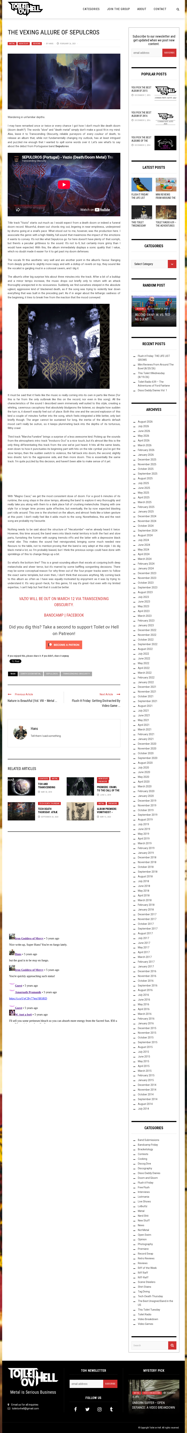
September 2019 (147, 814)
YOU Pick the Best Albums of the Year (141, 140)
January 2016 (146, 1023)
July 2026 (143, 426)
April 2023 (144, 611)
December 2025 (147, 459)
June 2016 (144, 999)
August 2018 (145, 876)
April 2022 (144, 668)
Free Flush (144, 1187)
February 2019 (146, 848)
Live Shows (144, 1201)
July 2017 (143, 938)
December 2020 (147, 743)
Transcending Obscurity (76, 674)
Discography (145, 1168)
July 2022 (143, 653)
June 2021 (144, 715)
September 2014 (147, 1099)
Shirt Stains (144, 1286)
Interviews (144, 1192)
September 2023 (147, 587)
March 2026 (145, 445)
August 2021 (145, 705)
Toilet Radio (144, 1314)
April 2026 (144, 440)
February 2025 (146, 506)
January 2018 (146, 909)
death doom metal (31, 674)
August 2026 (145, 421)
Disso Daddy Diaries (149, 1173)
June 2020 (144, 772)
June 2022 (144, 658)
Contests (43, 778)
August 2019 (145, 819)
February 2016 (146, 1018)
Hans (51, 43)
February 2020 (146, 791)
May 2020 (143, 776)
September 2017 (147, 928)
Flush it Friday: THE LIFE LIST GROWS (140, 198)
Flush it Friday (145, 1182)
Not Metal (143, 1230)
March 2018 (145, 900)
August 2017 (145, 933)
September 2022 (147, 644)
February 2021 (146, 734)
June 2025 (144, 487)
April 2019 (144, 838)
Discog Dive (144, 1163)
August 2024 (145, 535)
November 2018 (147, 862)
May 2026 (143, 435)
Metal (12, 43)
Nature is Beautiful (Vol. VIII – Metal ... (32, 701)
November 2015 (147, 1032)
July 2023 (143, 597)
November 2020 (147, 748)
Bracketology (145, 1149)
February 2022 (146, 677)
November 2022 (147, 634)
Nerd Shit (143, 1215)
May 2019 (143, 833)
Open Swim (144, 1234)
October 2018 (146, 866)
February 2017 (146, 961)
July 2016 (143, 994)
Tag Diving (144, 1291)
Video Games (145, 1323)
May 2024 (143, 549)
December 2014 (147, 1084)
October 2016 (146, 980)
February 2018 (146, 904)
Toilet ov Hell (155, 1427)
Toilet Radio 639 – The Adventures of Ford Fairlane (166, 225)
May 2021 (143, 720)
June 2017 (144, 942)
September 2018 (147, 871)
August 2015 (145, 1047)
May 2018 (143, 890)
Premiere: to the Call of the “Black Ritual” (108, 790)
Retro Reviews (146, 1258)
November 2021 (147, 691)
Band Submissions (148, 1140)
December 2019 (147, 800)
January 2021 (146, 739)
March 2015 (145, 1070)
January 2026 (146, 454)
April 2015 (144, 1066)
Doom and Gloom (148, 1177)
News (141, 1225)
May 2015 (143, 1061)
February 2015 (146, 1075)
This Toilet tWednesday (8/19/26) (138, 225)
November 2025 (147, 464)
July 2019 (143, 824)
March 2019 (145, 843)
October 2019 (146, 810)
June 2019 (144, 829)
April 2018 (144, 895)
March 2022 (145, 672)
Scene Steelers (146, 1282)
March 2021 (145, 729)
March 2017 (145, 957)
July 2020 (143, 767)
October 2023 (146, 582)
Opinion (142, 1239)
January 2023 (146, 625)
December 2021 (147, 686)
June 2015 (144, 1056)
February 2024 (146, 563)
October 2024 (146, 525)
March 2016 (145, 1013)
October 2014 (146, 1094)
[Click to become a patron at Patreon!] (64, 644)
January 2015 (146, 1080)
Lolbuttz (142, 1206)
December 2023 (147, 573)
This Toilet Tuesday (149, 1309)
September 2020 (147, 758)
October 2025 (146, 468)
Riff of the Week (147, 1267)
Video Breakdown (148, 1319)
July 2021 (143, 710)
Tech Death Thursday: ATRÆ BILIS (48, 812)
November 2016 (147, 976)
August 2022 (145, 649)
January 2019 (146, 852)
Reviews (36, 43)
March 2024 (145, 558)
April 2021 (144, 724)
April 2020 (144, 781)
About (141, 9)
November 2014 (147, 1089)
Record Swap (145, 1253)
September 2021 (147, 701)
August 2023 (145, 592)
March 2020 (145, 786)
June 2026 (144, 431)
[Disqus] (64, 884)
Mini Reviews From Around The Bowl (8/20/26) (166, 198)
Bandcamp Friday (148, 1144)
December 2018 (147, 857)
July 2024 (143, 540)
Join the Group (118, 9)
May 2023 (143, 606)
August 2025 (145, 478)
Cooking (142, 1158)
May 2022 (143, 663)
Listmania (143, 1196)
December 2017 (147, 914)
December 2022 (147, 630)
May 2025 (143, 492)
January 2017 (146, 966)
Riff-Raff (143, 1277)
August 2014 (145, 1103)
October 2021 (146, 696)
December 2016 (147, 971)
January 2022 (146, 682)
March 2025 (145, 502)
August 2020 (145, 762)
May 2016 (143, 1004)
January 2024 (146, 568)
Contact (160, 9)
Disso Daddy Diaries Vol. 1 (152, 390)
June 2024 (144, 544)
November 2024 (147, 521)
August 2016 (145, 990)
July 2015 (143, 1051)
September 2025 (147, 473)
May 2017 (143, 947)
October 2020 (146, 753)
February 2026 (146, 450)
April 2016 (144, 1009)
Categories (91, 9)
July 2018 (143, 881)
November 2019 (147, 805)
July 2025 (143, 483)
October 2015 (146, 1037)
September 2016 (147, 985)
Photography (145, 1244)
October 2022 (146, 639)
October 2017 (146, 923)
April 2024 (144, 554)
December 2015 (147, 1028)
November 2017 (147, 919)
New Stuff (23, 43)
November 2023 (147, 577)
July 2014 (143, 1108)
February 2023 (146, 620)
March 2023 (145, 615)
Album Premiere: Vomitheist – (107, 812)
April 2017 (144, 952)
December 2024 (147, 516)
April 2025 (144, 497)
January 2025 (146, 511)
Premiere (102, 781)
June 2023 (144, 601)
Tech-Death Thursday (49, 803)
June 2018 (144, 886)
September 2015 (147, 1042)
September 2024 (147, 530)
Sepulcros (52, 674)
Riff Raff (143, 1272)
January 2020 (146, 795)
